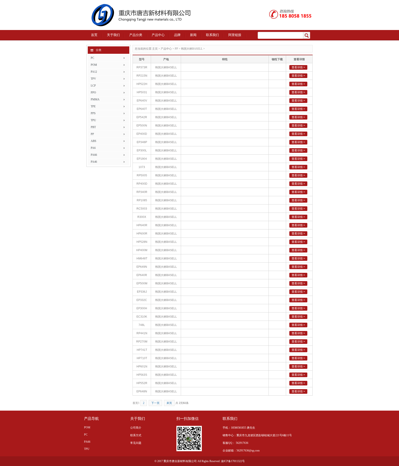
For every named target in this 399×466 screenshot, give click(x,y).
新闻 (193, 35)
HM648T (141, 258)
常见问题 (135, 443)
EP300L (142, 150)
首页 (94, 35)
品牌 (177, 35)
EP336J (142, 291)
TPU (93, 120)
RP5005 (142, 175)
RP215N (141, 75)
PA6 (93, 148)
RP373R (141, 67)
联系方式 (135, 435)
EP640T (142, 109)
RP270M (141, 341)
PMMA (95, 99)
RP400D (141, 183)
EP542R (141, 117)
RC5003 (141, 208)
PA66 (94, 154)
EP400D (141, 133)
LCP (93, 85)
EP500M (141, 283)
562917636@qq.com (248, 450)
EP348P (142, 142)
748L (142, 325)
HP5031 (142, 92)
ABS (93, 141)
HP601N (141, 366)
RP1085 (142, 200)
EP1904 (142, 158)
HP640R (141, 225)
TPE (93, 106)
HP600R (141, 233)
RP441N (141, 333)
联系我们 (212, 35)
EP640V (142, 100)
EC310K (141, 316)
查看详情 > (298, 67)
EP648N (141, 391)
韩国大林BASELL (192, 48)
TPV (93, 78)
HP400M (141, 250)
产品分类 (135, 35)
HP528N (141, 242)
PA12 (94, 71)
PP (92, 134)
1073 (142, 167)
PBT (93, 127)
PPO (93, 92)
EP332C (141, 300)
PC (92, 58)
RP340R (141, 192)
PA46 (94, 161)
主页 (155, 48)
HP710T (142, 358)
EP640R (141, 275)
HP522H (141, 84)
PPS (93, 113)
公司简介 (135, 427)
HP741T (142, 350)
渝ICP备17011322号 (233, 461)
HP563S (141, 374)
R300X (141, 217)
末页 (169, 403)
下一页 (155, 403)
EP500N (141, 125)
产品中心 (158, 35)
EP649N (141, 266)
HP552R (141, 383)
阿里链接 (234, 35)
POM (94, 64)
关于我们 (113, 35)
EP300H (141, 308)
